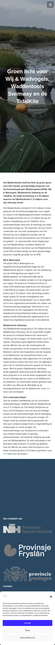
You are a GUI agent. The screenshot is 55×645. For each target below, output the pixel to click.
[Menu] (50, 4)
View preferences (27, 637)
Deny (27, 630)
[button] (51, 596)
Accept (27, 623)
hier (48, 388)
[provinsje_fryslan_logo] (27, 551)
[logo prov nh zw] (27, 528)
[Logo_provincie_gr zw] (27, 573)
